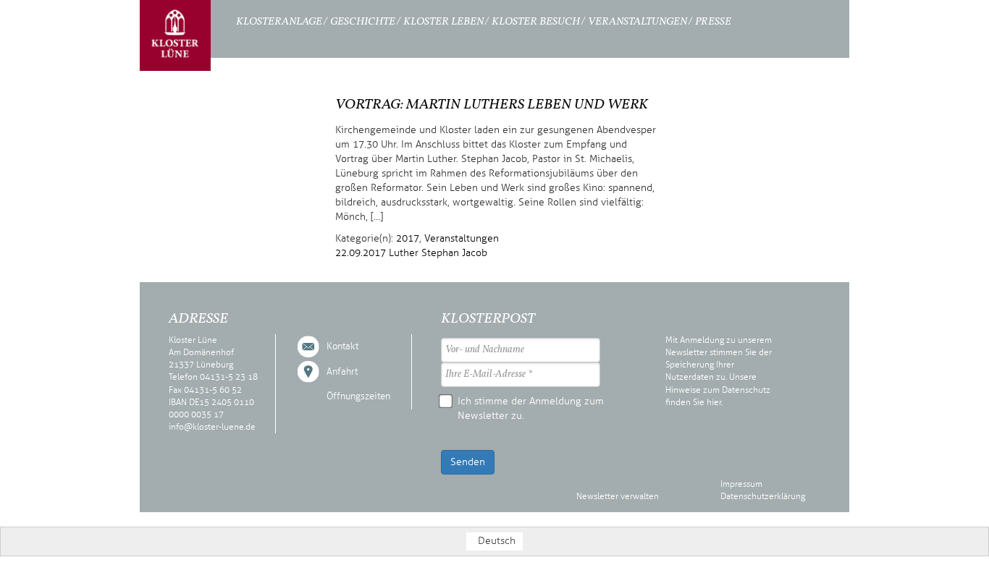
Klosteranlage (279, 22)
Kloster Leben (443, 22)
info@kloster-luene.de (212, 427)
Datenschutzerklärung (762, 496)
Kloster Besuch (536, 22)
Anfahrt (342, 372)
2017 (407, 238)
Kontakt (342, 346)
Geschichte (362, 22)
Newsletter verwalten (617, 496)
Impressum (741, 484)
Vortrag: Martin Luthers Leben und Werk (491, 105)
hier (714, 402)
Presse (713, 22)
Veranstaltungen (637, 22)
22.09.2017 (360, 253)
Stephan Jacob (454, 253)
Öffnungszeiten (358, 396)
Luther (403, 253)
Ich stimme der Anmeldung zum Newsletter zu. (531, 408)
